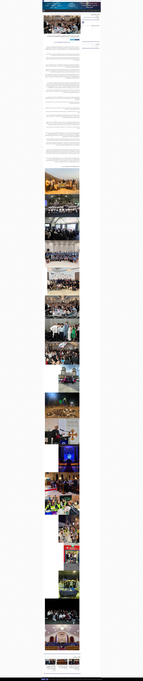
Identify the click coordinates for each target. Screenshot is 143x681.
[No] (141, 679)
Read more (43, 679)
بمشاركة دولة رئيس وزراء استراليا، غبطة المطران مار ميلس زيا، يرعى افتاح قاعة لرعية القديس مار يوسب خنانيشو (51, 667)
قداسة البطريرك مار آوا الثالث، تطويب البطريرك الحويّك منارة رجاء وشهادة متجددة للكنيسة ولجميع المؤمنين (74, 667)
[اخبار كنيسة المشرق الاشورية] (71, 5)
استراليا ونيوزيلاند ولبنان (70, 37)
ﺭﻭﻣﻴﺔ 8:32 (97, 16)
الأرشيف (87, 10)
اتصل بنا (84, 10)
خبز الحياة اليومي (94, 14)
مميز (66, 37)
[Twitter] (51, 1)
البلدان (96, 10)
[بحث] (43, 1)
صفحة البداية (98, 10)
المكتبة (92, 10)
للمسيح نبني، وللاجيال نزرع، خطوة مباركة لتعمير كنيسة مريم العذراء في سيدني (63, 666)
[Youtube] (49, 1)
